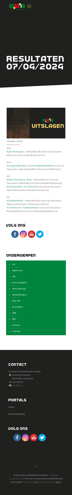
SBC (14, 319)
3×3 (13, 264)
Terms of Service (47, 482)
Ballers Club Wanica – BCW (19, 180)
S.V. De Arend (30, 187)
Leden (11, 407)
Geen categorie (19, 282)
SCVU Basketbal (14, 187)
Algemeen (17, 270)
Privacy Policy (28, 482)
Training (16, 331)
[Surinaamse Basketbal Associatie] (17, 6)
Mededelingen (19, 295)
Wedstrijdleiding (16, 414)
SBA (14, 313)
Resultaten (17, 307)
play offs (16, 301)
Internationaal (19, 289)
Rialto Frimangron (15, 152)
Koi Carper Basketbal (16, 166)
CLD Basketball (30, 208)
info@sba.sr (17, 385)
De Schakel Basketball (42, 166)
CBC (14, 276)
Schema (16, 325)
